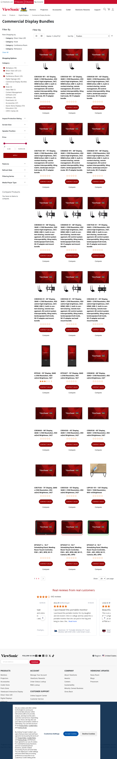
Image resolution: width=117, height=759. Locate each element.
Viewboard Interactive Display (12, 692)
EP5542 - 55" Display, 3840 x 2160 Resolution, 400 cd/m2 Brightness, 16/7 (45, 375)
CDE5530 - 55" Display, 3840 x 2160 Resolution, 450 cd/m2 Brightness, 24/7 (72, 490)
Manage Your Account (38, 675)
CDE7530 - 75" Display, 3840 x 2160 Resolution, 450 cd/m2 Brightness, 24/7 (45, 490)
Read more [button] (73, 621)
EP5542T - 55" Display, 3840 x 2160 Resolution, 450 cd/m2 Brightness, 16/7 (72, 375)
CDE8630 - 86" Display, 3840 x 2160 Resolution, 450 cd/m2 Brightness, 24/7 (98, 375)
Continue (34, 662)
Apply (15, 155)
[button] (45, 113)
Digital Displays (24, 15)
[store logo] (14, 9)
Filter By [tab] (37, 30)
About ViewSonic (70, 675)
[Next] (43, 579)
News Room (94, 675)
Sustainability (69, 685)
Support (97, 10)
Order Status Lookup (38, 682)
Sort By (70, 36)
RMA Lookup (35, 685)
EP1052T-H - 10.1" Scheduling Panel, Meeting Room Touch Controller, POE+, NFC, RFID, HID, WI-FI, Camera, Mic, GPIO (71, 550)
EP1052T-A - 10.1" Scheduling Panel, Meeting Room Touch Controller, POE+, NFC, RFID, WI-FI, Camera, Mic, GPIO (97, 550)
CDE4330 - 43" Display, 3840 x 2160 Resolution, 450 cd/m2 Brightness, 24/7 (72, 432)
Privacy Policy (23, 726)
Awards (67, 678)
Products (12, 15)
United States (110, 655)
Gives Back (68, 692)
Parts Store (5, 688)
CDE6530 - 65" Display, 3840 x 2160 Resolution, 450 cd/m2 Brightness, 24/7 (98, 432)
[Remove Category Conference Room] (4, 45)
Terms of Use (22, 728)
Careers (67, 682)
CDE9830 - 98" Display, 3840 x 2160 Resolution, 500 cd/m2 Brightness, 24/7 (45, 432)
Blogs (92, 678)
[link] (74, 631)
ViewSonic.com (8, 2)
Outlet (68, 10)
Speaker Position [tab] (9, 131)
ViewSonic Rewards (82, 10)
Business (30, 2)
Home (4, 15)
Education (20, 2)
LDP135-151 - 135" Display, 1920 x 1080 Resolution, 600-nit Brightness (97, 490)
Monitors (32, 10)
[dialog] (58, 730)
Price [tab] (4, 137)
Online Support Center (38, 696)
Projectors (44, 10)
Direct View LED (6, 695)
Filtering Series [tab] (8, 176)
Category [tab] (5, 63)
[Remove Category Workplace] (4, 48)
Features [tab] (5, 164)
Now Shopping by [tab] (9, 35)
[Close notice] (97, 733)
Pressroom (94, 682)
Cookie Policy (33, 726)
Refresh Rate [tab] (7, 170)
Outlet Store (5, 685)
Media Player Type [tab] (9, 183)
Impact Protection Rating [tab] (12, 118)
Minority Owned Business (73, 688)
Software (4, 701)
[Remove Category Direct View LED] (4, 38)
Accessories (57, 10)
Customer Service (37, 699)
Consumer (40, 2)
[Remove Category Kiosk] (4, 41)
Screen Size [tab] (6, 125)
